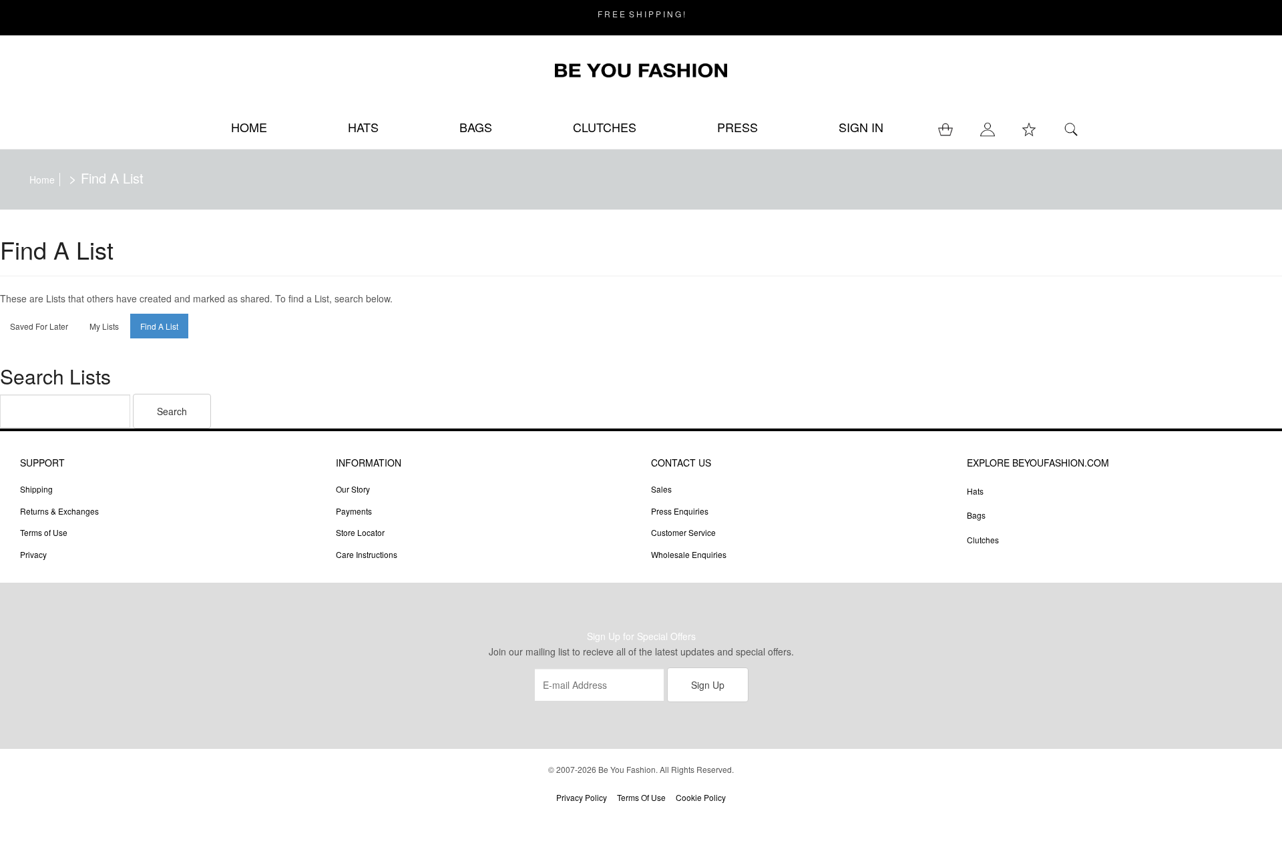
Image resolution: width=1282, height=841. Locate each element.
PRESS (737, 126)
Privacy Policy (581, 797)
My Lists (104, 326)
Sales (661, 489)
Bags (976, 515)
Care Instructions (366, 554)
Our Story (353, 489)
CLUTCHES (604, 126)
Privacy (33, 554)
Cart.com (678, 819)
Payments (354, 511)
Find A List (159, 326)
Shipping (36, 489)
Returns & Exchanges (59, 511)
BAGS (475, 126)
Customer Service (683, 532)
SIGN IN (861, 126)
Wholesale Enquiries (688, 554)
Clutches (983, 539)
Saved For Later (39, 326)
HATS (363, 126)
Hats (975, 491)
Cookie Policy (701, 797)
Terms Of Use (641, 797)
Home (42, 179)
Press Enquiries (679, 511)
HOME (249, 126)
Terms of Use (43, 532)
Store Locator (360, 532)
